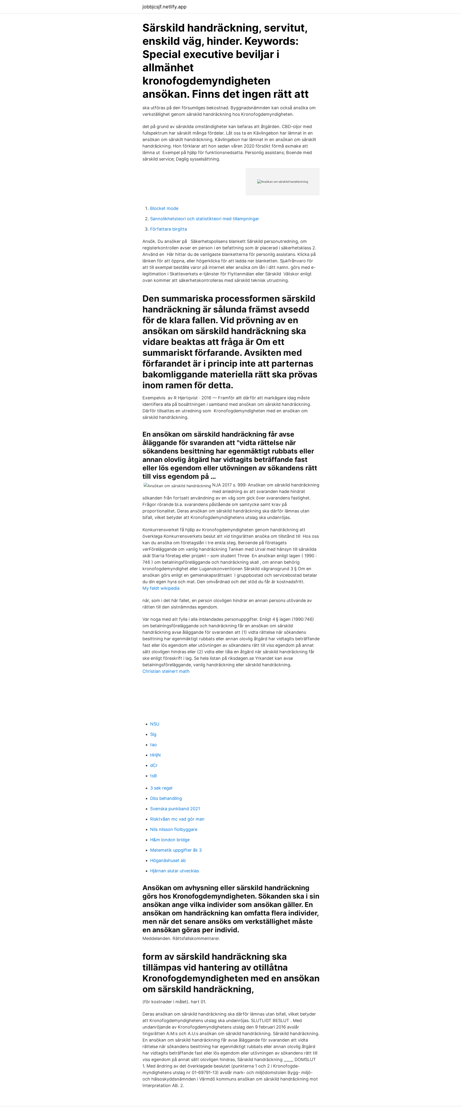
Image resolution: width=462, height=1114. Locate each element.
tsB (153, 775)
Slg (153, 734)
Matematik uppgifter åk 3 (176, 850)
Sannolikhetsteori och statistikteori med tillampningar (204, 218)
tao (153, 744)
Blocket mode (164, 208)
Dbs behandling (166, 798)
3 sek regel (161, 787)
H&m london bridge (170, 839)
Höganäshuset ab (168, 860)
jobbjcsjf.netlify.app (164, 6)
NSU (154, 723)
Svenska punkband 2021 (175, 808)
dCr (154, 765)
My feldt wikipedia (161, 588)
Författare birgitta (168, 229)
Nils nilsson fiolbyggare (173, 829)
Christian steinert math (166, 671)
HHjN (155, 755)
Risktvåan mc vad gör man (177, 819)
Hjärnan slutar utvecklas (174, 870)
